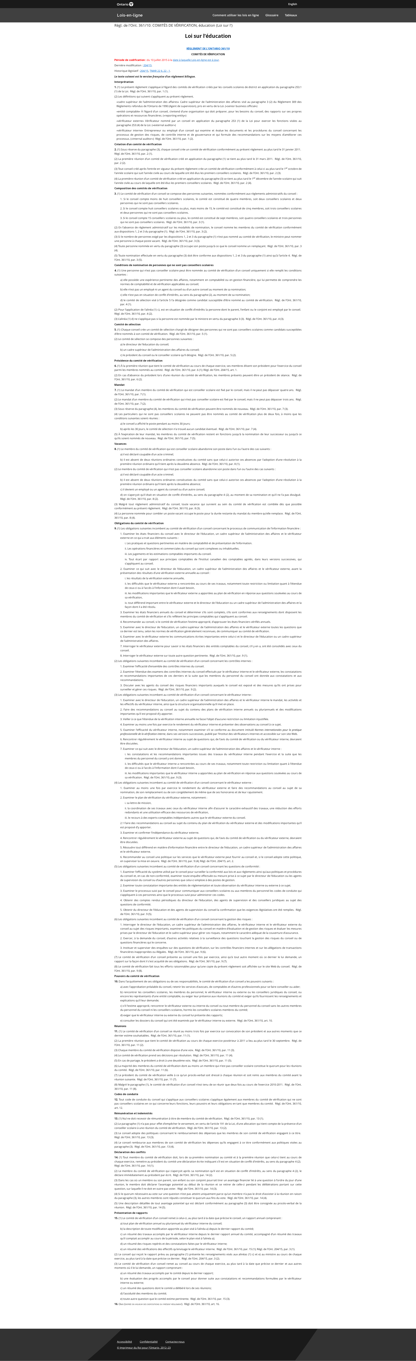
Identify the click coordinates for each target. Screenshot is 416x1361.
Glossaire (271, 15)
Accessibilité (124, 1341)
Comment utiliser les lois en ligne (236, 15)
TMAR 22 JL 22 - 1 (160, 71)
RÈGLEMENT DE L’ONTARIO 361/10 (208, 48)
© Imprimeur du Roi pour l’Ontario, (144, 1347)
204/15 (147, 65)
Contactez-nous (175, 1341)
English (292, 4)
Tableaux (291, 15)
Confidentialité (149, 1341)
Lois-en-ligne (130, 15)
